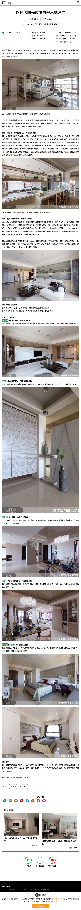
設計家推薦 (6, 886)
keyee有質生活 (23, 889)
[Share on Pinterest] (21, 801)
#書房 (25, 786)
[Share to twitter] (27, 801)
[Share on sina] (38, 801)
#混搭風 (13, 786)
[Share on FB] (5, 801)
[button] (70, 809)
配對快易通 (13, 889)
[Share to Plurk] (33, 801)
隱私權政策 (55, 899)
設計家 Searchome (6, 3)
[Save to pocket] (16, 801)
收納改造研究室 (34, 889)
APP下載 (5, 889)
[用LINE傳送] (10, 801)
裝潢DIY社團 (45, 889)
